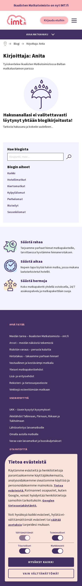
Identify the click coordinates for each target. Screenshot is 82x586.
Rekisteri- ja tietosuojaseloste (28, 383)
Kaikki (11, 173)
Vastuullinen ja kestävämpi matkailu (31, 363)
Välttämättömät (24, 532)
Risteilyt (13, 205)
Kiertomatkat (16, 186)
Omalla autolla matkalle (23, 434)
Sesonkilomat (16, 212)
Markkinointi (57, 545)
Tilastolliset (24, 545)
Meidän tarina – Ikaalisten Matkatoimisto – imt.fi (39, 336)
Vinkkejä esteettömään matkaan (29, 389)
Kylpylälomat (16, 192)
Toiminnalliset (57, 532)
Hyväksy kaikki (41, 562)
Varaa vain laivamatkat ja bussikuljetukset (35, 441)
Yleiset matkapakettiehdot (26, 369)
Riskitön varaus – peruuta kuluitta (30, 349)
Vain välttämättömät (41, 573)
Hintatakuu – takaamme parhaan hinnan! (34, 356)
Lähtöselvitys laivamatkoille (26, 427)
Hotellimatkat (16, 179)
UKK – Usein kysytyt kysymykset (29, 409)
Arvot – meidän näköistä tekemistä (31, 343)
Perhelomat (15, 199)
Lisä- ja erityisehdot (21, 376)
